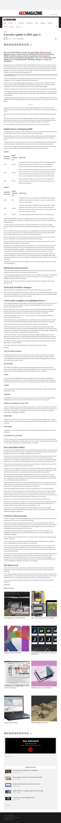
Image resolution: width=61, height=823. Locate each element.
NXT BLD (50, 23)
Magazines (43, 23)
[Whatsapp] (23, 44)
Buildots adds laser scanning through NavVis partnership (28, 791)
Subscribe (18, 26)
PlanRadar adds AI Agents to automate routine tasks (26, 784)
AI (15, 23)
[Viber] (20, 44)
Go (30, 749)
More (5, 26)
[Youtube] (56, 14)
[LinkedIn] (54, 14)
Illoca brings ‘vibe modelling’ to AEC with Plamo (25, 770)
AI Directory (21, 23)
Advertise (11, 26)
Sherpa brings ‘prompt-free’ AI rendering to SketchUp (27, 777)
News (5, 23)
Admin (22, 38)
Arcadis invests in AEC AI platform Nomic (24, 797)
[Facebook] (51, 14)
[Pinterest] (12, 44)
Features (11, 23)
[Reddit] (15, 44)
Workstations (29, 23)
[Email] (18, 44)
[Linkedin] (10, 44)
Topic (36, 23)
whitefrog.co (7, 584)
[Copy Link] (25, 44)
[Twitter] (53, 14)
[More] (28, 44)
